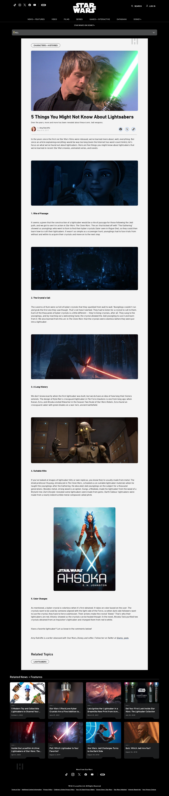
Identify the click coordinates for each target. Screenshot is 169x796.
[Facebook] (29, 5)
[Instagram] (20, 5)
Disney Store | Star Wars (104, 789)
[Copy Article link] (133, 129)
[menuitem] (54, 20)
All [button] (17, 32)
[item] (36, 20)
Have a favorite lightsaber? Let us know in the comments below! (61, 628)
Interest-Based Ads (134, 789)
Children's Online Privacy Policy (64, 789)
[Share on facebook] (121, 129)
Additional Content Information (32, 789)
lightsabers (40, 662)
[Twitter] (25, 5)
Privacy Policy (47, 789)
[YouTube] (34, 5)
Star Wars (80, 638)
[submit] (132, 6)
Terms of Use (16, 789)
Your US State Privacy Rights (85, 789)
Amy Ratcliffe (45, 128)
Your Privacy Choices (149, 789)
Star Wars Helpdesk (120, 789)
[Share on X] (127, 129)
